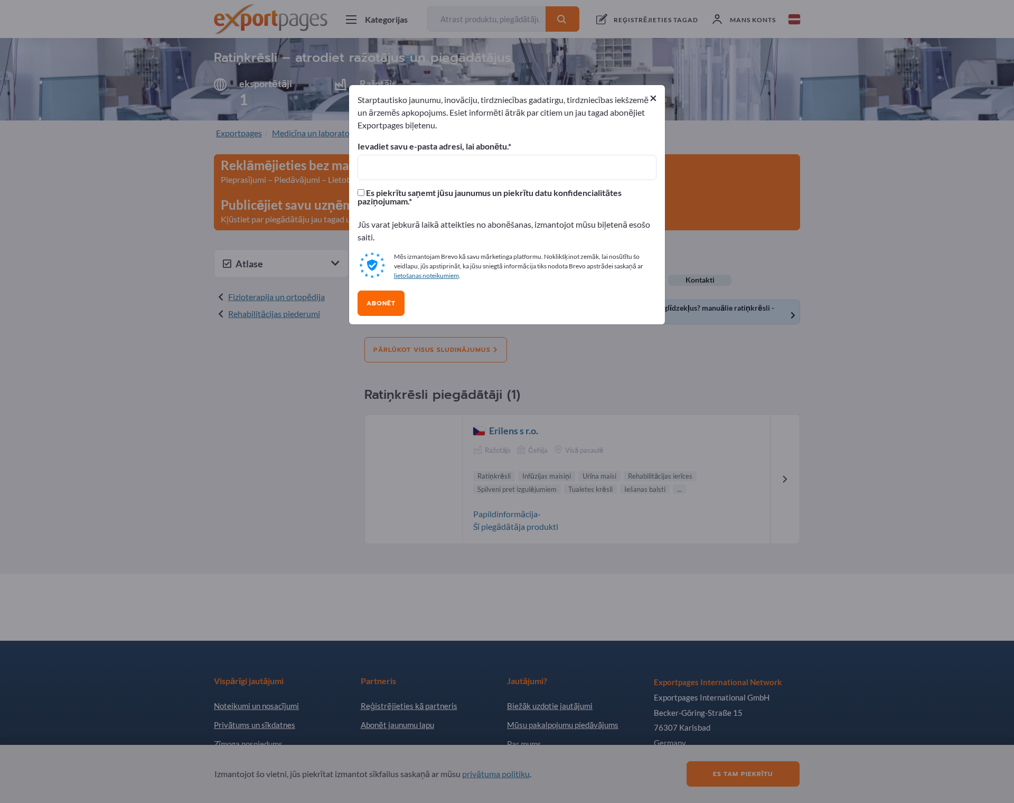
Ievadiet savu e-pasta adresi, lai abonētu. (433, 146)
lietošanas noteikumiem (426, 275)
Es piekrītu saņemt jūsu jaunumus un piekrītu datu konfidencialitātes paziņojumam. (490, 197)
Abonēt (381, 303)
